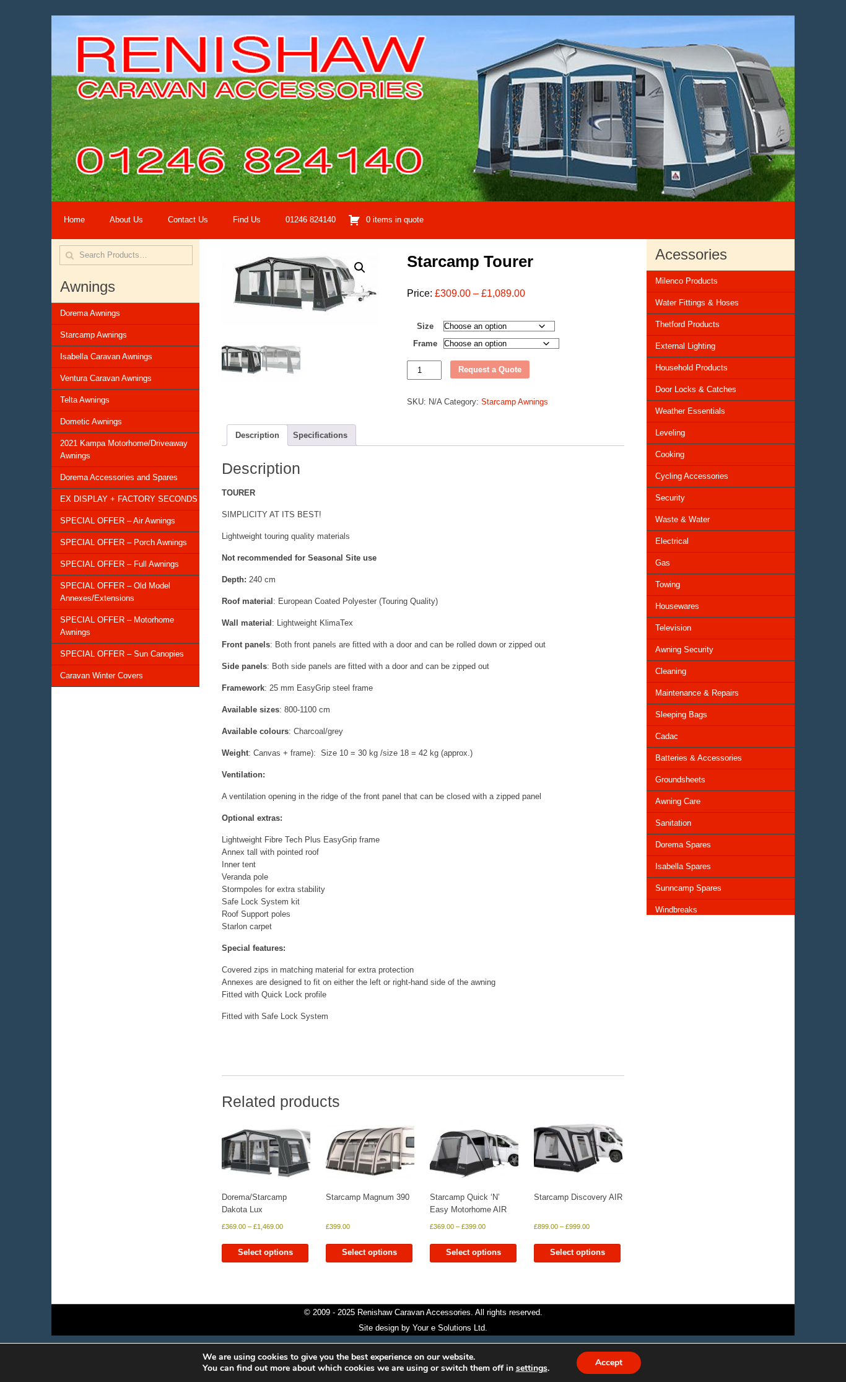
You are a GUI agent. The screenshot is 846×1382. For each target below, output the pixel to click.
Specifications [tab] (320, 435)
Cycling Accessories (691, 476)
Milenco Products (686, 281)
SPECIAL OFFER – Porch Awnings (123, 542)
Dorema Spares (683, 844)
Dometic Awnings (91, 421)
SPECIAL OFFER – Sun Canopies (122, 653)
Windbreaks (676, 909)
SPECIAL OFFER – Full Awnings (119, 564)
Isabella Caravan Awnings (106, 356)
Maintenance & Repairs (697, 693)
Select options (265, 1252)
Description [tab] (257, 435)
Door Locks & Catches (695, 389)
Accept (608, 1362)
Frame (425, 343)
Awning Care (677, 801)
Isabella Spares (683, 866)
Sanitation (673, 823)
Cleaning (670, 671)
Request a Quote (489, 369)
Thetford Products (687, 324)
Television (673, 627)
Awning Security (684, 649)
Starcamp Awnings (93, 334)
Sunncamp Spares (688, 888)
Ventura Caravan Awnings (106, 378)
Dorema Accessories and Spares (119, 477)
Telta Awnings (85, 400)
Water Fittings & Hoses (697, 302)
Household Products (691, 367)
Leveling (670, 432)
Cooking (669, 454)
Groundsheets (680, 779)
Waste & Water (682, 519)
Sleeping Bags (681, 714)
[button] (360, 267)
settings (531, 1368)
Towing (667, 584)
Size (425, 326)
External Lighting (685, 346)
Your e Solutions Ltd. (449, 1327)
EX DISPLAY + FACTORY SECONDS (129, 499)
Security (670, 497)
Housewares (677, 606)
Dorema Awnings (90, 313)
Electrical (672, 541)
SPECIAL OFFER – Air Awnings (117, 520)
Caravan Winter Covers (101, 675)
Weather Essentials (690, 411)
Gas (662, 562)
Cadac (666, 736)
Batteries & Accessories (698, 758)
